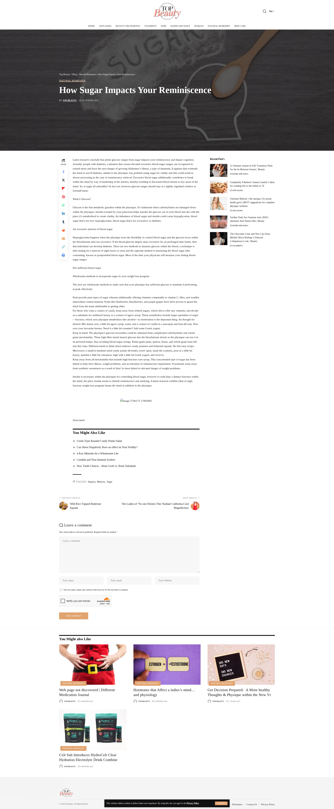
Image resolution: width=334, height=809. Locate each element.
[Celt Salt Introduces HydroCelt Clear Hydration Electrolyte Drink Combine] (92, 729)
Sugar (109, 481)
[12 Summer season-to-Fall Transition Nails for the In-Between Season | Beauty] (218, 170)
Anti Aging (237, 190)
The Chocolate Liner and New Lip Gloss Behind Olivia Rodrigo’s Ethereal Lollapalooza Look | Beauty (250, 237)
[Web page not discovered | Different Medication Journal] (92, 664)
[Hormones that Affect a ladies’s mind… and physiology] (167, 664)
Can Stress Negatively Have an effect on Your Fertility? (107, 447)
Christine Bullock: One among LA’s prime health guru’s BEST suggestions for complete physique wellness (252, 202)
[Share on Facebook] (63, 172)
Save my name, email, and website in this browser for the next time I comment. (95, 590)
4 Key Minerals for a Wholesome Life (97, 453)
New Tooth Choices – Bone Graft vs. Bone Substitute (106, 465)
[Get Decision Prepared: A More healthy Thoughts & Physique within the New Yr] (241, 664)
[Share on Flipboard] (63, 188)
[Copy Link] (63, 247)
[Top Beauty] (167, 11)
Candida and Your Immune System (96, 459)
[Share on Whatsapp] (63, 205)
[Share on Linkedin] (63, 213)
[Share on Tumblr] (63, 222)
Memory (101, 481)
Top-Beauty (70, 100)
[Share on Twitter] (63, 180)
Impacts (92, 481)
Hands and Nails (240, 174)
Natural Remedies (72, 80)
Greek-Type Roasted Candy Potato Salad (99, 440)
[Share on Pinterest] (63, 197)
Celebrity (237, 246)
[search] (264, 11)
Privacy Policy (193, 803)
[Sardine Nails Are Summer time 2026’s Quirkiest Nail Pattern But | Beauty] (218, 222)
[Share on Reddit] (63, 230)
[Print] (63, 255)
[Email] (63, 238)
